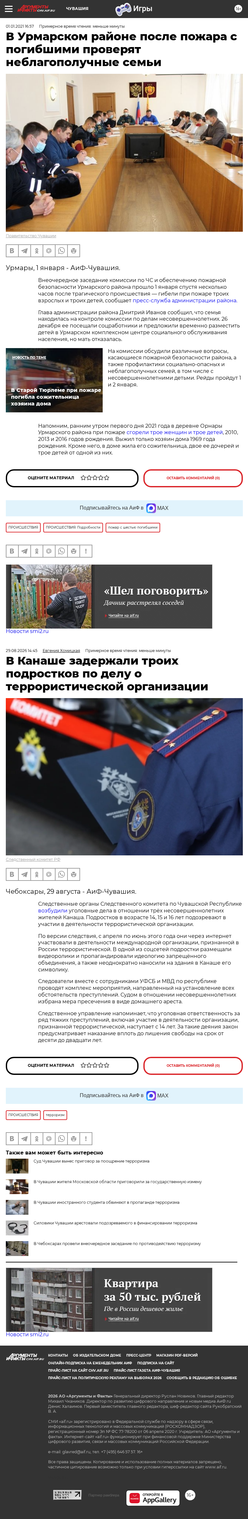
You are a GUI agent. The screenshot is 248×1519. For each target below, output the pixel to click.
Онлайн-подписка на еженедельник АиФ (90, 1363)
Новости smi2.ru (27, 631)
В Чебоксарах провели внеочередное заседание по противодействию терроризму (117, 1243)
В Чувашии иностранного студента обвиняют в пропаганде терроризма (107, 1202)
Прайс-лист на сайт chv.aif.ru (78, 1370)
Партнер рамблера (103, 1495)
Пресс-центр (138, 1355)
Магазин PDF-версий (177, 1355)
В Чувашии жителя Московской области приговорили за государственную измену (118, 1181)
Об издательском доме (97, 1355)
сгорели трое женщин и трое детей (175, 432)
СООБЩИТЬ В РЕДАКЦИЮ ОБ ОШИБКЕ (202, 1378)
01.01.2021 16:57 (20, 26)
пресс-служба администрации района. (185, 300)
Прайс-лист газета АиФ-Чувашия (147, 1370)
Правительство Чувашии (31, 235)
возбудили (53, 911)
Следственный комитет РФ (33, 859)
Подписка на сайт (155, 1363)
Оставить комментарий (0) (193, 478)
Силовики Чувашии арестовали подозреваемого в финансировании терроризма (115, 1223)
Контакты (58, 1355)
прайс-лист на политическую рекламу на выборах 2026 (104, 1378)
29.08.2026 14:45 (21, 650)
